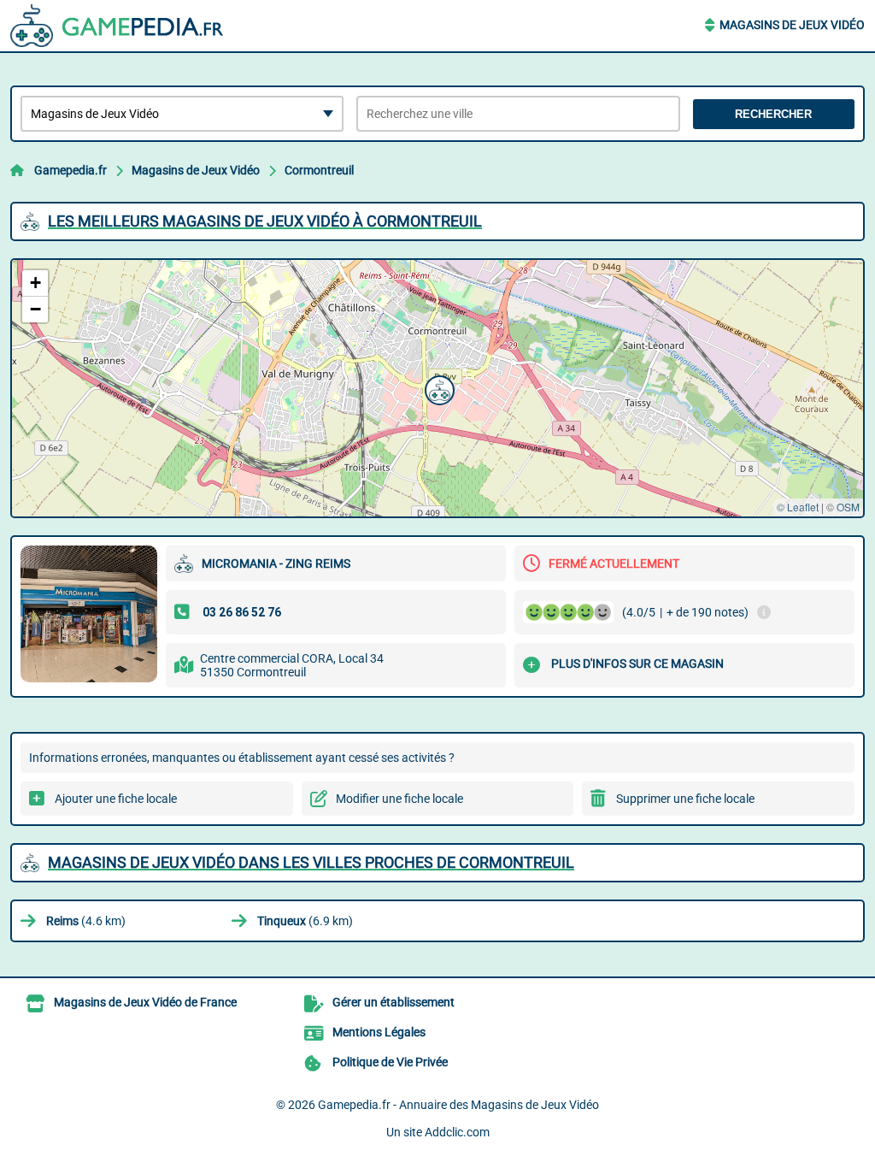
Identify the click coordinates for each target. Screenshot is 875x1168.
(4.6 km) (86, 921)
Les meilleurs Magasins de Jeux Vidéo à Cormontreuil (265, 221)
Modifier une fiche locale (399, 798)
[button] (437, 388)
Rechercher (773, 114)
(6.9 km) (305, 921)
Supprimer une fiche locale (685, 798)
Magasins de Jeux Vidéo (792, 25)
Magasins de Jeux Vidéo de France (145, 1002)
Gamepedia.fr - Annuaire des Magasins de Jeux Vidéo (458, 1105)
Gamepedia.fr (70, 170)
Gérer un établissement (393, 1002)
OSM (848, 506)
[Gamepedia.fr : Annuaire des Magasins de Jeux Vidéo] (117, 25)
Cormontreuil (319, 170)
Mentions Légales (379, 1032)
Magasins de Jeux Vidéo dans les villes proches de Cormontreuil (311, 862)
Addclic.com (457, 1132)
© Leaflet (798, 506)
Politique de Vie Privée (390, 1062)
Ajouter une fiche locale (116, 798)
